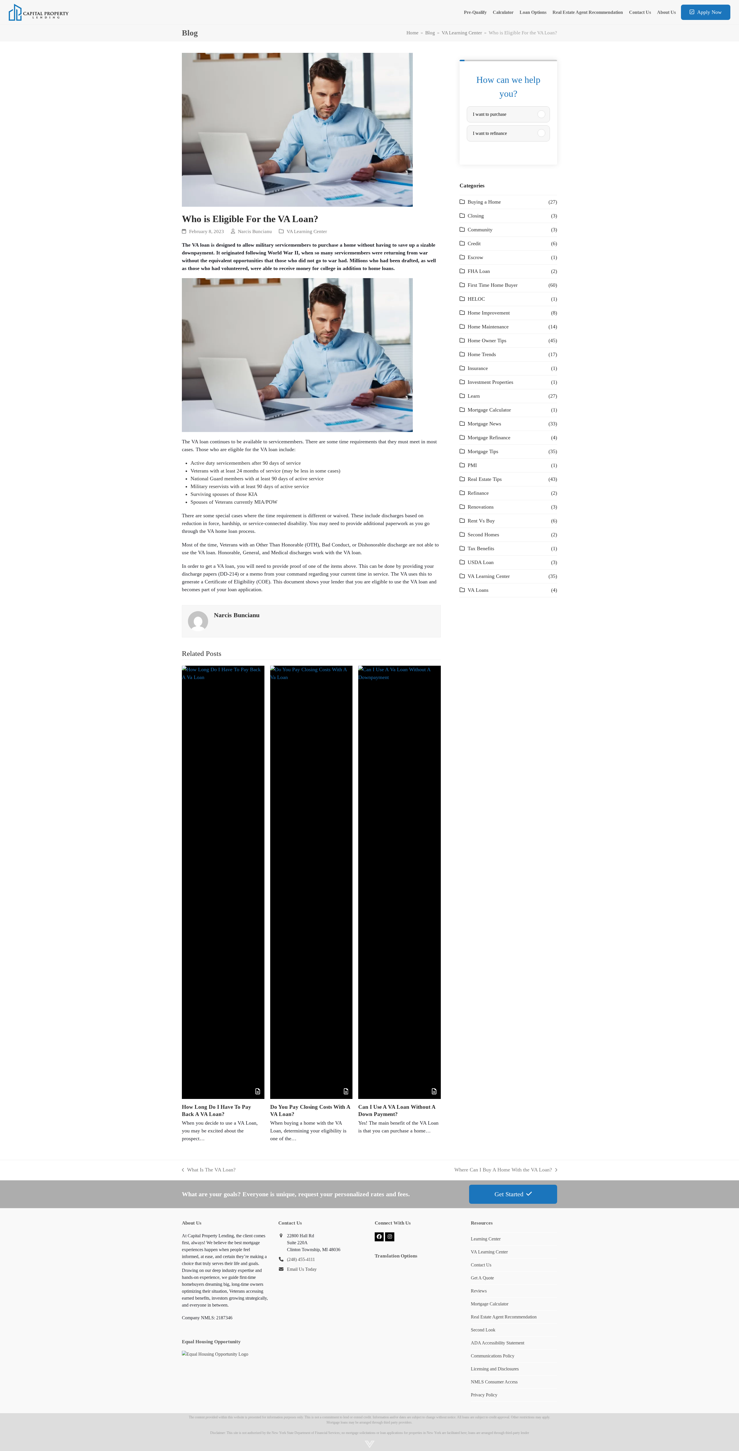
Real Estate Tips (485, 479)
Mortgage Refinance (489, 437)
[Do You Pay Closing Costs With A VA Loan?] (311, 882)
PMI (472, 465)
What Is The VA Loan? (209, 1170)
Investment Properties (490, 382)
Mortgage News (484, 424)
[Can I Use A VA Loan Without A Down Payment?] (399, 882)
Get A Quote (482, 1277)
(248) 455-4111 (301, 1259)
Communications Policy (492, 1355)
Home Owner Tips (487, 340)
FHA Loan (479, 271)
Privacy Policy (484, 1394)
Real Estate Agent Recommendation (504, 1316)
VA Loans (478, 590)
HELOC (476, 299)
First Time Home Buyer (493, 285)
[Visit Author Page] (198, 621)
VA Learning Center (307, 231)
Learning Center (486, 1238)
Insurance (478, 368)
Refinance (478, 493)
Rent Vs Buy (481, 521)
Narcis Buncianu (255, 231)
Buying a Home (484, 202)
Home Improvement (489, 313)
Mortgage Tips (483, 451)
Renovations (481, 507)
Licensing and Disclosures (495, 1368)
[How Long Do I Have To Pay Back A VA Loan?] (223, 882)
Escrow (475, 257)
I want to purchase (489, 114)
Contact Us (481, 1264)
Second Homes (483, 534)
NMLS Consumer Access (494, 1381)
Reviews (479, 1290)
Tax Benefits (481, 548)
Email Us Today (302, 1269)
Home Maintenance (488, 327)
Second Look (483, 1329)
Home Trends (482, 354)
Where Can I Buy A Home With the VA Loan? (503, 1170)
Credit (474, 243)
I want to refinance (490, 133)
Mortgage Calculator (489, 410)
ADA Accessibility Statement (497, 1342)
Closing (476, 216)
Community (480, 229)
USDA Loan (481, 562)
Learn (474, 396)
